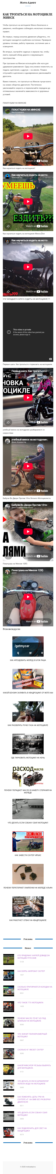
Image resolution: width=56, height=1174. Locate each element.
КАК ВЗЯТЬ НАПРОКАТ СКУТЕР (31, 971)
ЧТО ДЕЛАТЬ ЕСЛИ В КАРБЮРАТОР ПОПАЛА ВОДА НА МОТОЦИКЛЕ (33, 1082)
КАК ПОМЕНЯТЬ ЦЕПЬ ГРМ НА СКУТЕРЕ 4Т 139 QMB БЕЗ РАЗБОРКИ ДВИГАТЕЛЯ (34, 1099)
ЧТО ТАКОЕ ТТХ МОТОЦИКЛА (30, 1002)
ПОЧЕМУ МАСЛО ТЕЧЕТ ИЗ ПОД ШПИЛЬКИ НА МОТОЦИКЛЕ (32, 1019)
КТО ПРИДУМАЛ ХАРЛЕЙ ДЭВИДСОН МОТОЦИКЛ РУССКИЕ (34, 956)
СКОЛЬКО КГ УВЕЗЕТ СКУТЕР (31, 1049)
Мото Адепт (28, 2)
